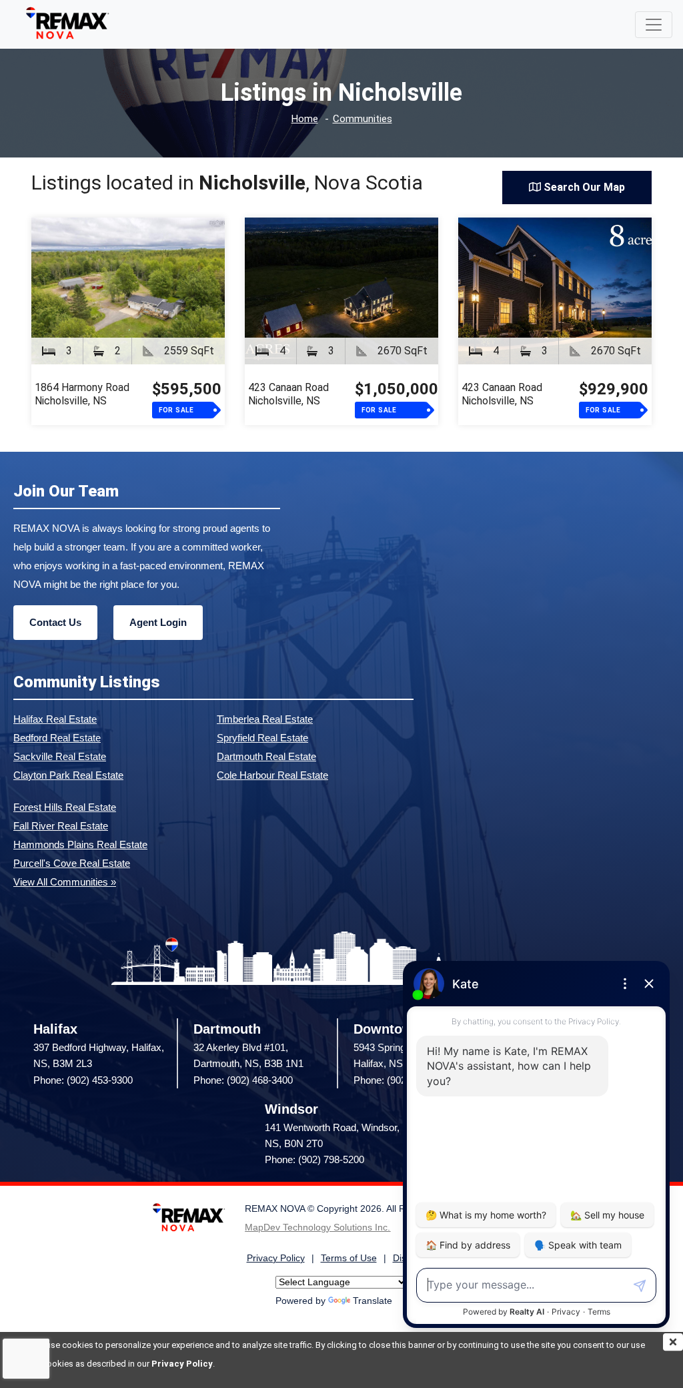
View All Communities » (64, 882)
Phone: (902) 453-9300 (83, 1080)
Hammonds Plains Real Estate (80, 844)
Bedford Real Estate (57, 737)
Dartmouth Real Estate (266, 756)
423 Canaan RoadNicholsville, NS (288, 394)
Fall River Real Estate (60, 825)
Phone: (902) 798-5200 (314, 1159)
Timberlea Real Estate (265, 719)
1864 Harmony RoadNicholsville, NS (82, 394)
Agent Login (158, 622)
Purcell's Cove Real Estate (71, 863)
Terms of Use (349, 1258)
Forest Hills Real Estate (64, 807)
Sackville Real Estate (59, 756)
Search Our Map (583, 187)
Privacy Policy (182, 1364)
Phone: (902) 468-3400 (243, 1080)
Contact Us (55, 622)
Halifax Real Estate (55, 719)
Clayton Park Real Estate (68, 775)
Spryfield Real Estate (262, 737)
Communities (362, 119)
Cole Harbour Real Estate (272, 775)
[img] (673, 1342)
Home (304, 119)
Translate (372, 1301)
